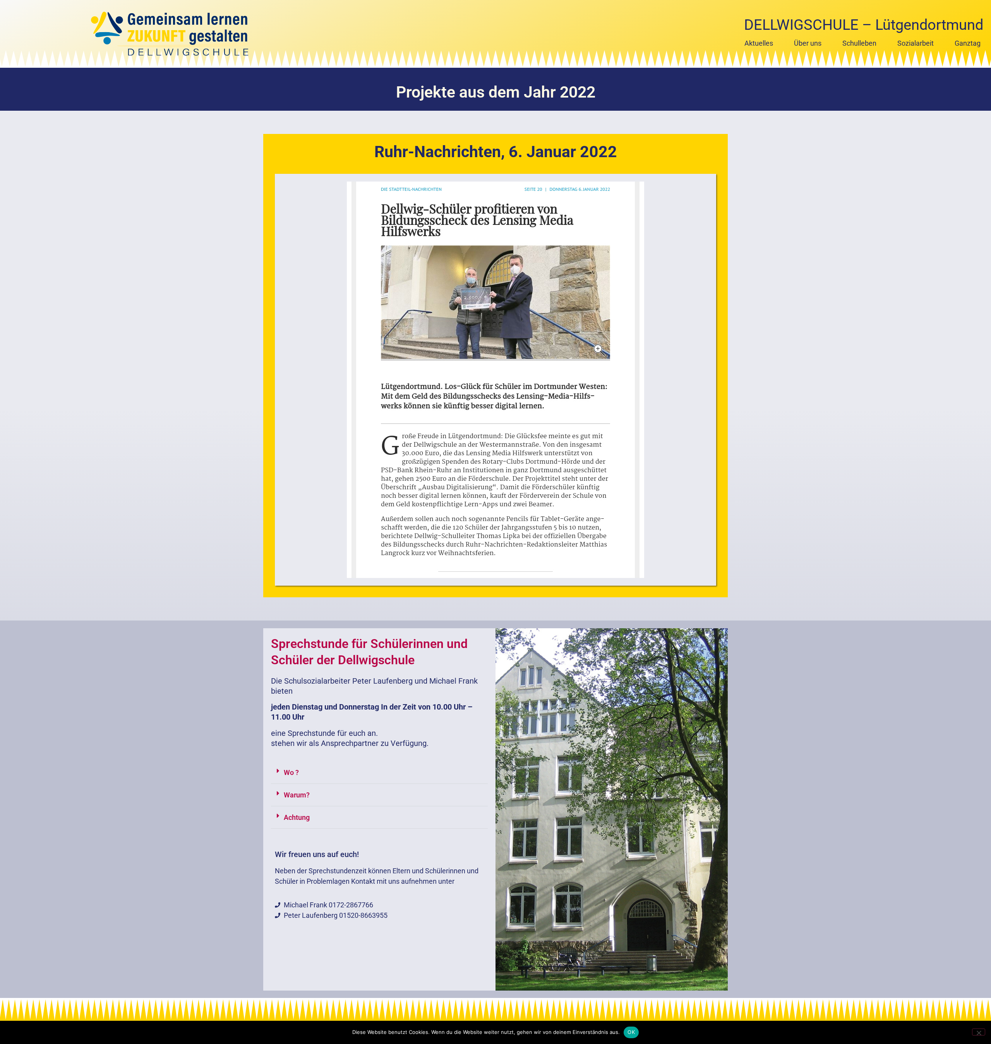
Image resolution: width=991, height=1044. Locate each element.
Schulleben (859, 43)
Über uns (807, 43)
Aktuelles (758, 43)
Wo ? (291, 772)
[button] (379, 772)
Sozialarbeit (915, 43)
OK (631, 1032)
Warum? (297, 795)
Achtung (297, 817)
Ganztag (968, 43)
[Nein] (978, 1032)
